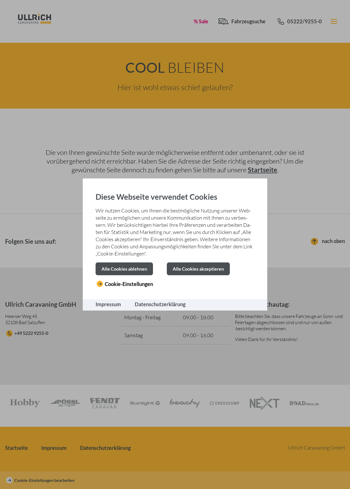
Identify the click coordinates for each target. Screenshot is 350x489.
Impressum (108, 304)
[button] (124, 268)
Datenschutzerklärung (160, 304)
